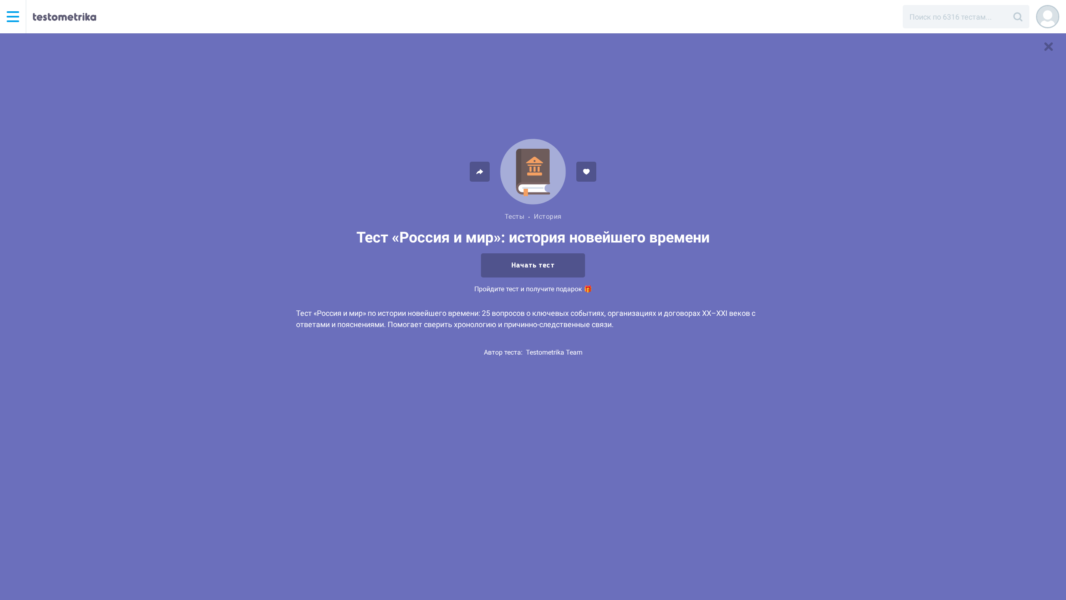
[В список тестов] (1049, 47)
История (548, 216)
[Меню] (13, 16)
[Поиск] (1018, 17)
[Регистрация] (1047, 16)
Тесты (515, 216)
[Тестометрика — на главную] (64, 16)
